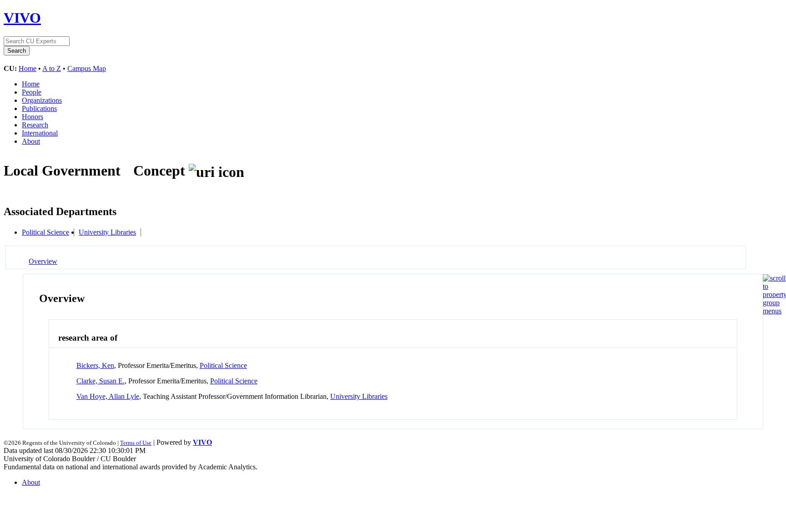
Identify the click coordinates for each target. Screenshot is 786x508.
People (31, 92)
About (31, 141)
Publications (39, 108)
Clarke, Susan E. (100, 381)
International (40, 133)
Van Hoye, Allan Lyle (107, 396)
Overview (43, 261)
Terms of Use (135, 442)
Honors (32, 117)
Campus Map (86, 68)
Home (27, 68)
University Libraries (107, 232)
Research (35, 125)
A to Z (51, 68)
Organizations (42, 100)
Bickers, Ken (95, 365)
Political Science (45, 232)
